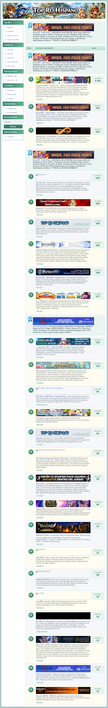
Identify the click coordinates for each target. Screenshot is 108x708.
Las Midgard (41, 301)
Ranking (10, 27)
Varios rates (11, 66)
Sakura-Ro (40, 228)
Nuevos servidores (13, 39)
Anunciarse (10, 90)
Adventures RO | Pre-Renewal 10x (51, 371)
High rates (10, 58)
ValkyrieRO (41, 509)
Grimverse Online (40, 326)
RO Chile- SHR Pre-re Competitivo (51, 396)
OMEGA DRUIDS (43, 579)
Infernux (39, 208)
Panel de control (12, 35)
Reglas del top (11, 94)
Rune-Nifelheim (12, 112)
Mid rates (10, 54)
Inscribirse (10, 31)
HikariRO (40, 558)
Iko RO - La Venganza (45, 621)
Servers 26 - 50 (12, 80)
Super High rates (12, 62)
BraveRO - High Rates (41, 33)
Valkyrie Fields (42, 535)
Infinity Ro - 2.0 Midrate (46, 136)
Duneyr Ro (40, 183)
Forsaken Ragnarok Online (48, 418)
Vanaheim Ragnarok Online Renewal (52, 458)
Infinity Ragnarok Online (47, 250)
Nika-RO (39, 645)
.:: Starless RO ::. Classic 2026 (49, 347)
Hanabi (39, 438)
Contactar (10, 98)
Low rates (10, 49)
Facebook (10, 137)
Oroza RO (40, 484)
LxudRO (39, 601)
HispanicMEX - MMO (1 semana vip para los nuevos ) (59, 696)
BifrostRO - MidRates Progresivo (50, 277)
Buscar (13, 127)
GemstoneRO (42, 85)
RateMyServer (12, 108)
